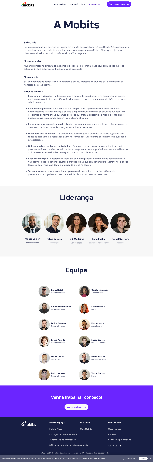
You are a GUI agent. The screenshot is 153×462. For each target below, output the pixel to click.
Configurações (130, 458)
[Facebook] (109, 446)
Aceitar (143, 458)
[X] (116, 446)
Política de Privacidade (96, 458)
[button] (59, 4)
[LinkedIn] (120, 446)
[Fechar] (150, 458)
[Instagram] (113, 446)
